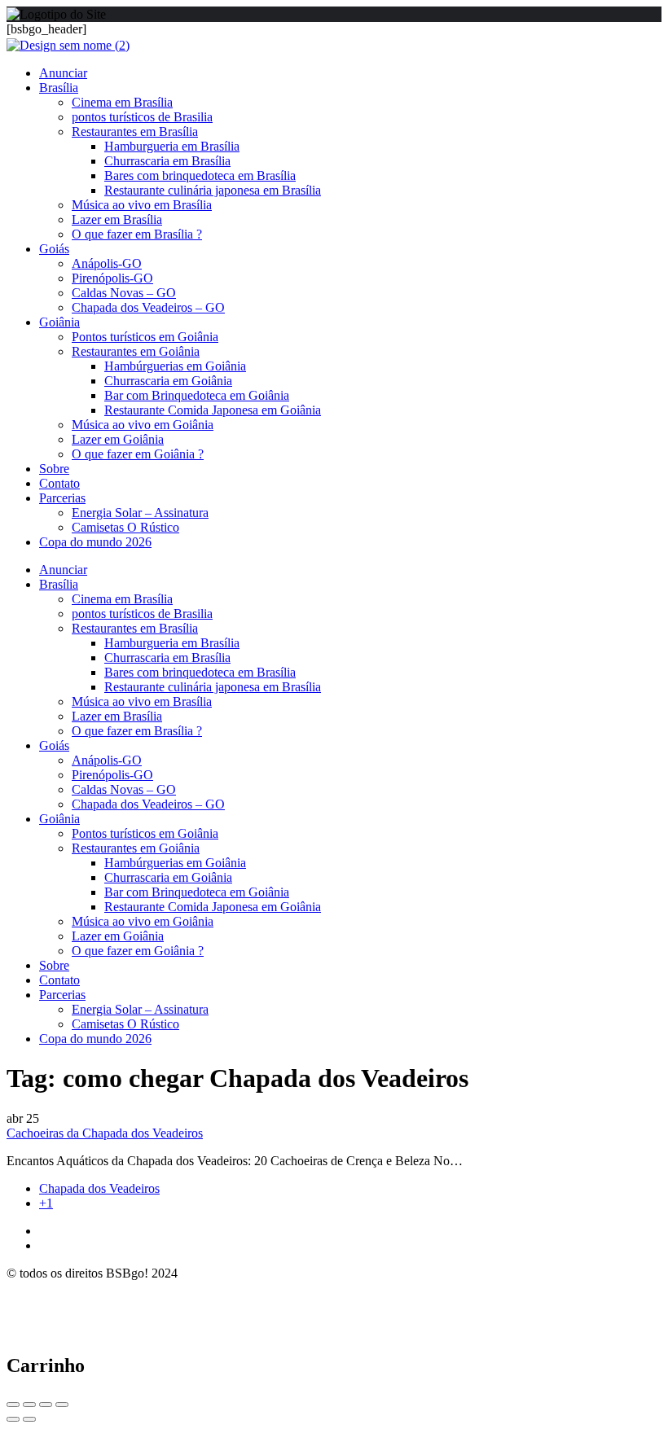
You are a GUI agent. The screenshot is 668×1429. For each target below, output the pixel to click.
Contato (59, 483)
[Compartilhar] (29, 1404)
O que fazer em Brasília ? (137, 234)
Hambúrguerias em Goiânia (175, 366)
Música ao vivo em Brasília (142, 205)
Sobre (54, 469)
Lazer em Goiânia (118, 439)
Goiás (54, 249)
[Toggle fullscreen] (45, 1404)
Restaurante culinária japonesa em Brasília (212, 190)
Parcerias (62, 498)
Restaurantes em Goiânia (136, 351)
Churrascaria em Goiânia (168, 381)
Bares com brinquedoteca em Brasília (200, 175)
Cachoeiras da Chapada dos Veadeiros (105, 1133)
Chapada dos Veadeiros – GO (148, 307)
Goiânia (59, 322)
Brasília (58, 87)
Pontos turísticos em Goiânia (145, 337)
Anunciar (63, 73)
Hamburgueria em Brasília (172, 146)
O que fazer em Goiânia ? (138, 454)
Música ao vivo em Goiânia (142, 425)
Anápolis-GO (107, 263)
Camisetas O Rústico (125, 527)
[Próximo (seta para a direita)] (29, 1419)
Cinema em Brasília (122, 102)
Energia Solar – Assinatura (140, 512)
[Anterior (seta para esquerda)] (13, 1419)
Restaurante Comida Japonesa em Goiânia (212, 410)
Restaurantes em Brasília (135, 131)
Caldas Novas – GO (124, 293)
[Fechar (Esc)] (13, 1404)
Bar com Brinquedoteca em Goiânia (196, 395)
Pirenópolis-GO (112, 278)
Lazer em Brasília (117, 219)
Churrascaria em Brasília (167, 161)
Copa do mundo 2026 (95, 542)
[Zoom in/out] (61, 1404)
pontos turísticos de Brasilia (142, 117)
